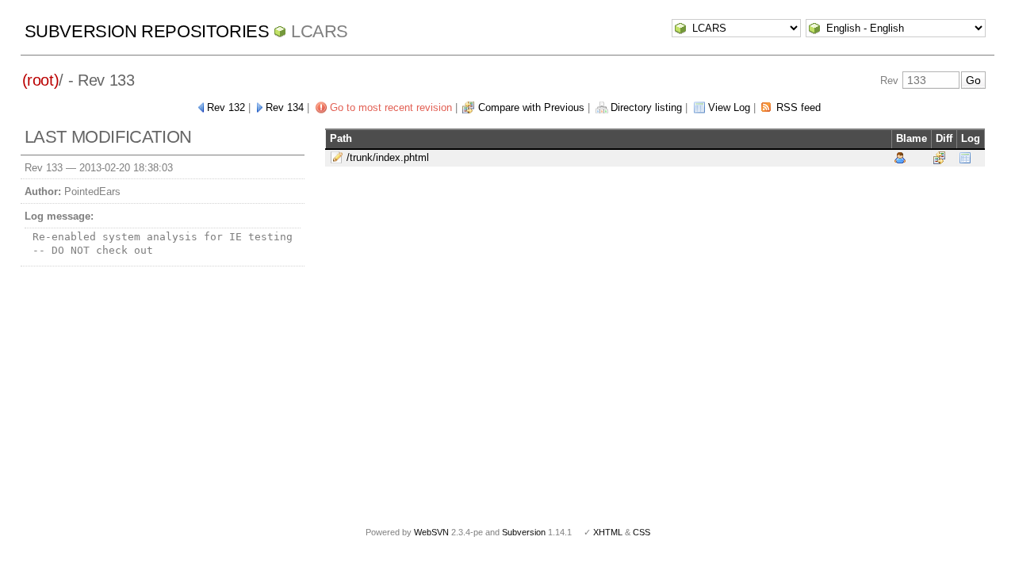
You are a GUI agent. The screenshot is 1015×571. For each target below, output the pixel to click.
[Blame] (900, 157)
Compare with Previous (531, 107)
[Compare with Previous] (939, 157)
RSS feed (798, 107)
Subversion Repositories (147, 31)
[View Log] (965, 157)
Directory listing (646, 107)
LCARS (319, 31)
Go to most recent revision (391, 107)
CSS (641, 532)
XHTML (607, 532)
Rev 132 (226, 107)
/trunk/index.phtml (388, 157)
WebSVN (431, 532)
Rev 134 (285, 107)
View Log (729, 107)
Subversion (524, 532)
